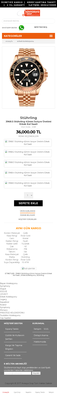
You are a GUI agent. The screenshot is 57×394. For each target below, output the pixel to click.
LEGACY (4, 294)
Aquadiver (4, 302)
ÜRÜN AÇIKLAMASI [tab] (27, 211)
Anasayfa (6, 392)
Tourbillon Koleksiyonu (10, 315)
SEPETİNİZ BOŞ (40, 27)
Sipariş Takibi (40, 392)
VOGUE (3, 291)
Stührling (28, 118)
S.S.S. (46, 329)
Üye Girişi (17, 392)
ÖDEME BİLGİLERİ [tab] (27, 215)
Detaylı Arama (41, 335)
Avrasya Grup (28, 383)
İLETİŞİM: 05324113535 (42, 5)
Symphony (5, 286)
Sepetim (28, 392)
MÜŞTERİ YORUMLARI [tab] (27, 219)
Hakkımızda (40, 341)
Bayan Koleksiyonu (8, 283)
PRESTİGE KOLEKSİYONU (12, 313)
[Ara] (50, 21)
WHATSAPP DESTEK (9, 28)
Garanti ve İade (13, 355)
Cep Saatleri (5, 318)
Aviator (3, 305)
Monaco (4, 310)
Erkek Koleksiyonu (25, 41)
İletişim (51, 392)
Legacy (3, 299)
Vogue (3, 289)
